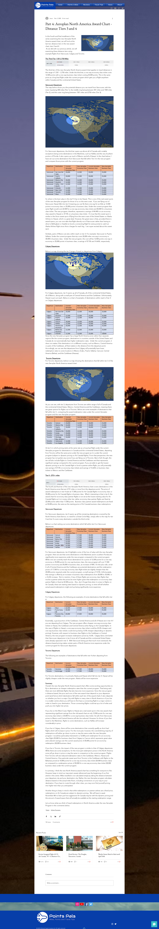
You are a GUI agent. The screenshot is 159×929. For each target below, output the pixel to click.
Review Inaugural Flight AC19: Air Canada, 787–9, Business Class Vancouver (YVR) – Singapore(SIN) (50, 855)
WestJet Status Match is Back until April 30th (109, 855)
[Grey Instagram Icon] (111, 8)
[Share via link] (60, 816)
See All (121, 832)
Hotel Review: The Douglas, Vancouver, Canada (77, 855)
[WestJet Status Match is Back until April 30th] (109, 843)
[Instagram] (77, 904)
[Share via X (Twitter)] (51, 816)
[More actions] (112, 18)
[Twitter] (91, 904)
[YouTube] (115, 8)
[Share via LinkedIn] (55, 816)
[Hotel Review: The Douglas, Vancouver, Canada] (79, 843)
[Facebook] (119, 8)
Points (47, 810)
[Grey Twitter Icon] (122, 8)
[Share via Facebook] (46, 816)
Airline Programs (55, 810)
